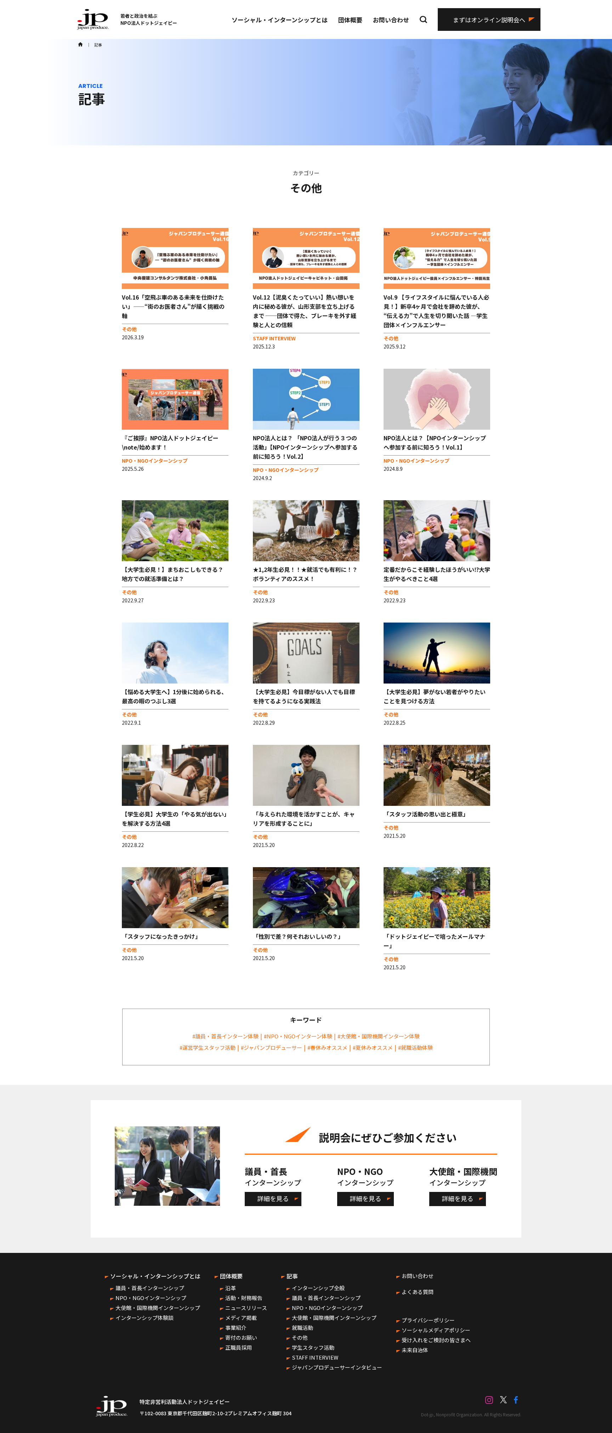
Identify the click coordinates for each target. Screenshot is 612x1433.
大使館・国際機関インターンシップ (157, 1307)
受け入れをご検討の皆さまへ (436, 1340)
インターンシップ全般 (318, 1288)
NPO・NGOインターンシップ (150, 1297)
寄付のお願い (241, 1337)
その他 (300, 1337)
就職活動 (302, 1327)
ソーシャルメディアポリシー (436, 1330)
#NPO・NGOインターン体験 (298, 1036)
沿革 (230, 1288)
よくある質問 (418, 1291)
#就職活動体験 (415, 1047)
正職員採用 (238, 1347)
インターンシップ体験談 (144, 1317)
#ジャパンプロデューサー (271, 1047)
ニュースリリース (246, 1307)
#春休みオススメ (327, 1047)
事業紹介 (235, 1327)
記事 (292, 1276)
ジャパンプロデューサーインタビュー (337, 1367)
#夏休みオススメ (373, 1047)
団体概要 (350, 19)
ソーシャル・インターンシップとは (280, 19)
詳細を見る (273, 1198)
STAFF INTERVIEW (315, 1357)
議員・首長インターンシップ (149, 1288)
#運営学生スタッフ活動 (208, 1047)
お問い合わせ (391, 19)
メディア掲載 (241, 1317)
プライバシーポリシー (428, 1320)
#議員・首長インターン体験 (225, 1036)
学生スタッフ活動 (313, 1347)
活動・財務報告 (243, 1297)
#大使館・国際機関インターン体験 (379, 1036)
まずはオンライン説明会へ (489, 19)
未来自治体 (415, 1350)
